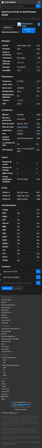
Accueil (9, 2)
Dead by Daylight (6, 300)
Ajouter (18, 288)
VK (4, 399)
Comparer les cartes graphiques (10, 365)
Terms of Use (5, 389)
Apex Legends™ (6, 307)
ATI (4, 370)
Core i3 (20, 130)
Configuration (6, 326)
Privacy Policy (5, 391)
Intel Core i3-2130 (27, 24)
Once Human (5, 346)
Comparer (7, 288)
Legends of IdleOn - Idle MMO (10, 339)
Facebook (5, 396)
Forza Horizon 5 (6, 320)
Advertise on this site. (21, 409)
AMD (4, 360)
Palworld (4, 302)
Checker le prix (28, 30)
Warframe (4, 315)
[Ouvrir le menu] (39, 2)
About (3, 381)
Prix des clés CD (7, 297)
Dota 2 (3, 344)
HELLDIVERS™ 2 (7, 312)
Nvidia (5, 375)
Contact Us (5, 394)
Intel (4, 363)
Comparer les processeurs (14, 19)
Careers (4, 384)
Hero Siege (5, 323)
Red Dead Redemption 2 (8, 305)
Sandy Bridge (22, 127)
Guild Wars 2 (5, 317)
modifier (7, 27)
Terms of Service (8, 444)
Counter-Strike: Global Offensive (11, 329)
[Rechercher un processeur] (38, 6)
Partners (4, 386)
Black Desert (5, 310)
